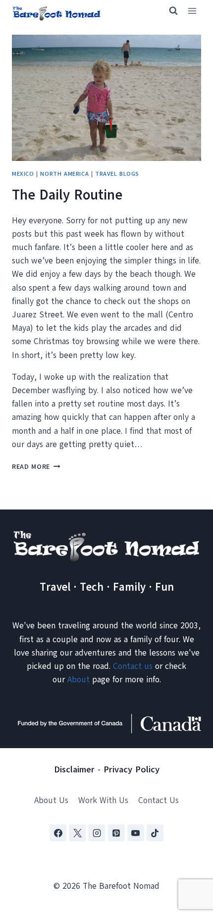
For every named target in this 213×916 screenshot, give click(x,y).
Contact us (133, 666)
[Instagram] (96, 832)
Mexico (23, 174)
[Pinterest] (116, 832)
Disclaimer (74, 769)
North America (64, 174)
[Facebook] (58, 832)
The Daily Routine (67, 194)
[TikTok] (155, 832)
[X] (77, 832)
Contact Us (158, 800)
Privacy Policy (132, 769)
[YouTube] (135, 832)
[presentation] (106, 98)
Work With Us (103, 800)
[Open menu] (192, 11)
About (78, 679)
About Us (51, 800)
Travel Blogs (117, 174)
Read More (36, 466)
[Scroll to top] (188, 859)
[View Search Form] (169, 10)
